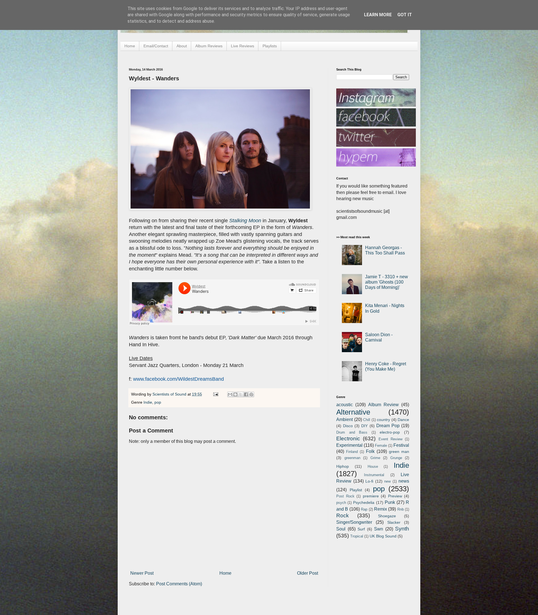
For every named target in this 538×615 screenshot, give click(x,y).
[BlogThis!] (235, 394)
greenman (352, 458)
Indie (147, 402)
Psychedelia (363, 502)
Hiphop (342, 466)
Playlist (356, 490)
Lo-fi (369, 481)
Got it (404, 14)
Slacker (393, 522)
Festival (401, 445)
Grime (375, 458)
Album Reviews (208, 46)
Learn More (378, 14)
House (373, 466)
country (383, 419)
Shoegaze (387, 516)
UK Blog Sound (383, 536)
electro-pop (390, 432)
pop (157, 402)
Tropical (356, 536)
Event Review (390, 439)
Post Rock (345, 496)
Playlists (270, 46)
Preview (395, 496)
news (403, 481)
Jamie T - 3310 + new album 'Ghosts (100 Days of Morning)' (386, 282)
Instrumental (374, 475)
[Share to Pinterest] (251, 394)
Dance (403, 419)
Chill (366, 420)
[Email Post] (215, 394)
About (182, 46)
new (387, 481)
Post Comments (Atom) (179, 583)
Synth (402, 529)
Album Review (383, 404)
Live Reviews (242, 46)
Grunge (396, 458)
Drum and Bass (351, 432)
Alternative (353, 412)
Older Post (307, 573)
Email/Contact (155, 46)
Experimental (349, 445)
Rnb (400, 509)
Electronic (348, 438)
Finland (352, 452)
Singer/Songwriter (354, 522)
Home (129, 46)
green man (399, 451)
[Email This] (230, 394)
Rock (342, 515)
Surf (361, 529)
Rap (364, 509)
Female (381, 445)
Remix (380, 509)
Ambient (344, 419)
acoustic (344, 404)
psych (341, 503)
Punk (390, 502)
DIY (364, 426)
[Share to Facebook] (246, 394)
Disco (348, 426)
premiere (371, 496)
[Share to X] (241, 394)
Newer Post (142, 573)
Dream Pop (388, 425)
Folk (370, 451)
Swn (378, 529)
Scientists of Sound (169, 394)
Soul (340, 529)
